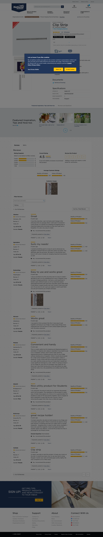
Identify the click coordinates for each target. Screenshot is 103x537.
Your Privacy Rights (33, 69)
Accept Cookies (70, 69)
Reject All (58, 69)
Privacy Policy (36, 65)
